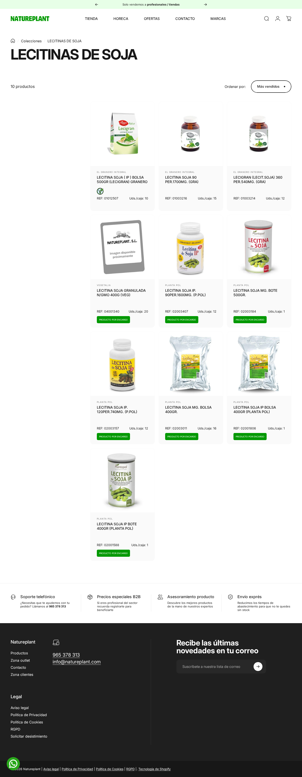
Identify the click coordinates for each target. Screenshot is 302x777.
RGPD (15, 729)
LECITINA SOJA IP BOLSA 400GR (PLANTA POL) (254, 409)
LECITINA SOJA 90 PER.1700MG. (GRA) (182, 179)
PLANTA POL (173, 285)
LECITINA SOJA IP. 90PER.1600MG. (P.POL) (185, 292)
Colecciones (31, 41)
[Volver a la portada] (13, 41)
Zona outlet (20, 660)
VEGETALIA (104, 285)
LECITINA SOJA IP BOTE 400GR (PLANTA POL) (117, 526)
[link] (66, 655)
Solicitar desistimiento (29, 736)
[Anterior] (96, 4)
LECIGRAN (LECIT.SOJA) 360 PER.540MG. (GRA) (257, 179)
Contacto (18, 667)
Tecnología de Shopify (154, 769)
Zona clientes (22, 674)
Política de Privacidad (29, 715)
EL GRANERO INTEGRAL (111, 172)
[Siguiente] (205, 4)
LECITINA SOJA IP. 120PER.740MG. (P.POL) (117, 409)
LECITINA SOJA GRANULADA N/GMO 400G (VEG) (121, 292)
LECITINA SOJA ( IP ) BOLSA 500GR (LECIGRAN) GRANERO (122, 179)
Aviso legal (20, 707)
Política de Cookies (27, 722)
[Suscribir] (258, 666)
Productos (19, 653)
